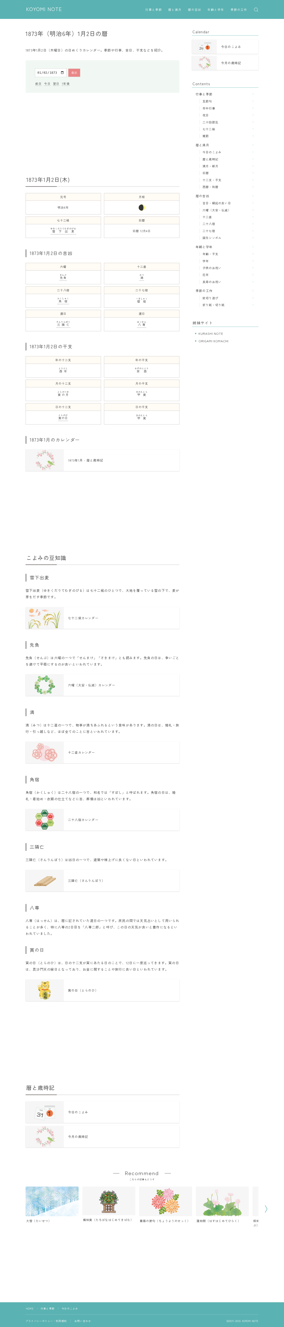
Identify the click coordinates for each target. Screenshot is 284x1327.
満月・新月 (210, 166)
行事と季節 (153, 10)
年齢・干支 (210, 254)
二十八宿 (209, 224)
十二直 (207, 217)
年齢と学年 (215, 10)
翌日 (56, 83)
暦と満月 (175, 10)
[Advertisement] (102, 134)
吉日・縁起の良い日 (217, 203)
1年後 (66, 83)
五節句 (207, 101)
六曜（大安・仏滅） (217, 210)
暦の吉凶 (194, 10)
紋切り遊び (210, 298)
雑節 (206, 136)
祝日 (206, 115)
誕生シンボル (212, 237)
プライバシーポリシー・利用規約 (46, 1321)
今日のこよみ (212, 152)
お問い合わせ (82, 1321)
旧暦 (206, 173)
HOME (30, 1308)
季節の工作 (239, 10)
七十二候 (209, 129)
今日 (47, 83)
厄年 (206, 274)
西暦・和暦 (210, 187)
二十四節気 (210, 122)
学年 (206, 261)
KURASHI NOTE (211, 333)
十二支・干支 (212, 180)
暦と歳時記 (210, 159)
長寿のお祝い (212, 281)
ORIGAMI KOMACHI (214, 341)
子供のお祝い (212, 268)
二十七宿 (209, 231)
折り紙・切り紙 (214, 305)
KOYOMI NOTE (44, 9)
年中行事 (209, 108)
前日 (38, 83)
